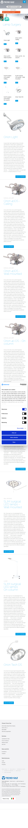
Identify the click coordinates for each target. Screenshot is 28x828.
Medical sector (5, 742)
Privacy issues (4, 769)
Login (3, 760)
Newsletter (4, 729)
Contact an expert (9, 12)
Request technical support (14, 6)
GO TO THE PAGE (20, 176)
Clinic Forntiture (5, 740)
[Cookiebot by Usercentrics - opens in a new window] (20, 385)
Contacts (3, 753)
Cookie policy (18, 770)
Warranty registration (6, 731)
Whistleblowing (7, 772)
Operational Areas (5, 738)
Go (16, 43)
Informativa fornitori (8, 770)
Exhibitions (4, 751)
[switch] (24, 414)
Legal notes (12, 769)
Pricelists (4, 764)
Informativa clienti (21, 769)
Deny (14, 442)
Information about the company (8, 725)
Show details (20, 428)
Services (3, 744)
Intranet (3, 762)
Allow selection (14, 437)
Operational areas (5, 9)
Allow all (14, 432)
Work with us (4, 727)
